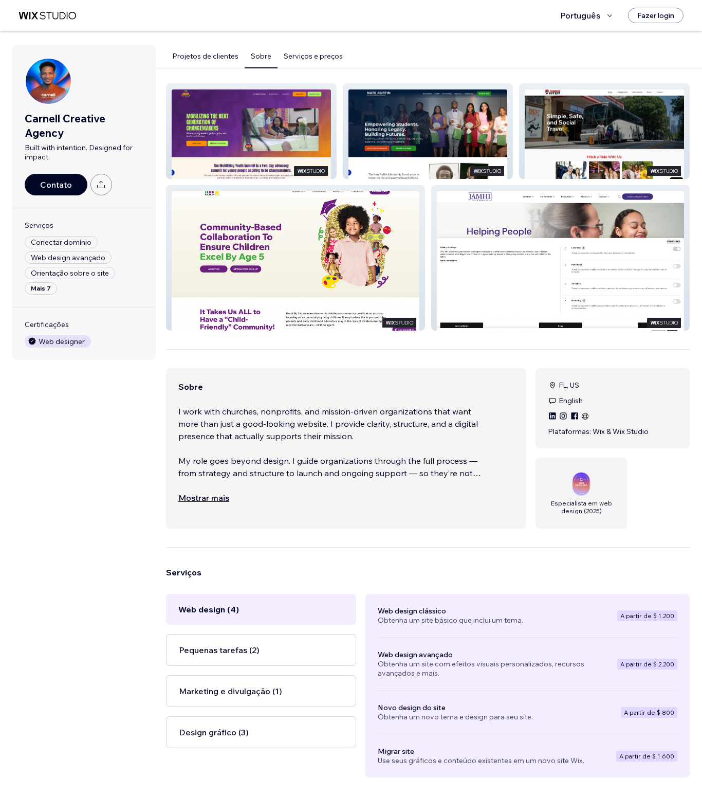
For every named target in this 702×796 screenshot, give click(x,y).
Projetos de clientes (205, 56)
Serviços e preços (313, 56)
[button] (251, 131)
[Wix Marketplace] (47, 16)
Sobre (261, 56)
